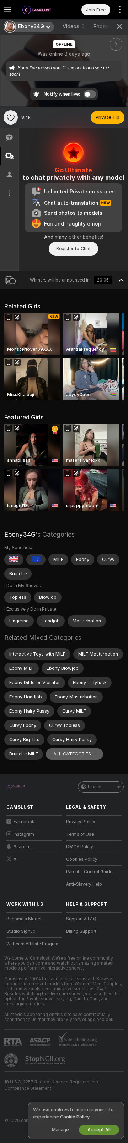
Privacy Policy (80, 821)
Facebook (24, 821)
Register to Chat (73, 248)
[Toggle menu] (8, 9)
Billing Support (81, 931)
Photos (106, 26)
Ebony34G (20, 534)
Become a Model (23, 918)
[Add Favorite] (11, 117)
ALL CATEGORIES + (74, 754)
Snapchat (23, 846)
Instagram (24, 834)
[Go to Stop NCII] (46, 1060)
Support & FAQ (81, 918)
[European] (36, 559)
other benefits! (86, 237)
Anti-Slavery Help (84, 884)
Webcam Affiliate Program (33, 943)
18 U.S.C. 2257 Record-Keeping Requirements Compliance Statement (51, 1085)
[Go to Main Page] (40, 9)
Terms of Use (80, 834)
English (95, 786)
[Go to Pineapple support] (11, 1060)
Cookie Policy (74, 1116)
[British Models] (13, 559)
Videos (74, 26)
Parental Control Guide (89, 871)
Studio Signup (21, 931)
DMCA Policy (79, 846)
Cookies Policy (81, 859)
